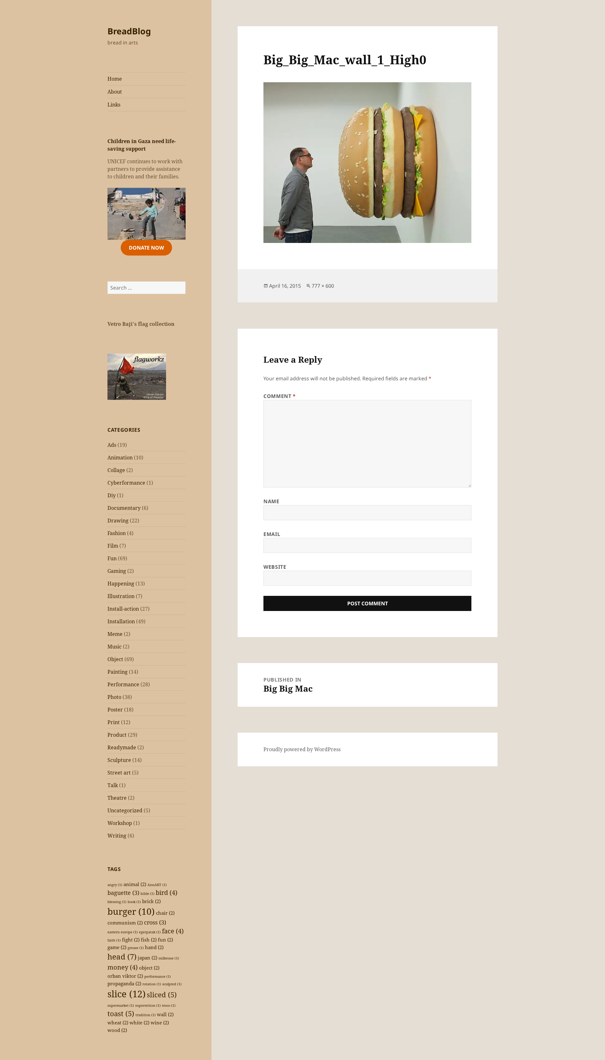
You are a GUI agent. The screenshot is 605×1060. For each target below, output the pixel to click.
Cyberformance (126, 482)
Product (117, 734)
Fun (112, 558)
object (149, 968)
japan (147, 957)
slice (126, 994)
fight (131, 939)
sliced (162, 994)
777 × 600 (323, 285)
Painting (117, 671)
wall (165, 1014)
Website (274, 566)
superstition (148, 1005)
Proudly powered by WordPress (302, 749)
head (121, 956)
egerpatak (150, 932)
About (114, 91)
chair (165, 913)
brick (151, 901)
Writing (116, 835)
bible (147, 893)
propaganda (124, 983)
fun (165, 939)
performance (157, 976)
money (122, 967)
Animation (120, 457)
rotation (151, 984)
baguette (123, 892)
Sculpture (119, 760)
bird (166, 892)
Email (271, 534)
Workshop (119, 823)
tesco (169, 1005)
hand (154, 947)
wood (117, 1030)
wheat (117, 1022)
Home (114, 78)
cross (155, 922)
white (139, 1022)
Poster (115, 709)
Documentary (124, 507)
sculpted (172, 984)
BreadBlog (129, 31)
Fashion (116, 533)
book (134, 902)
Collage (116, 470)
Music (114, 646)
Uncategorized (124, 810)
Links (113, 104)
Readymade (121, 747)
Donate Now (146, 247)
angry (114, 885)
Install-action (123, 608)
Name (271, 501)
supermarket (120, 1005)
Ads (111, 444)
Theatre (117, 797)
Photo (114, 697)
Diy (111, 495)
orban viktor (125, 976)
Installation (121, 621)
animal (135, 884)
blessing (116, 902)
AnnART (157, 885)
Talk (112, 785)
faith (114, 940)
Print (113, 722)
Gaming (116, 570)
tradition (145, 1015)
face (173, 931)
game (116, 947)
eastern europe (122, 932)
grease (136, 948)
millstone (168, 958)
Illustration (121, 596)
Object (115, 659)
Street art (119, 772)
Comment (279, 396)
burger (131, 911)
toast (120, 1013)
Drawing (118, 520)
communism (125, 922)
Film (112, 545)
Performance (123, 684)
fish (149, 939)
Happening (120, 583)
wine (160, 1022)
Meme (115, 634)
